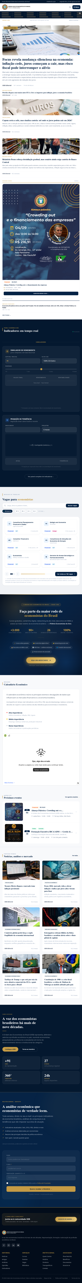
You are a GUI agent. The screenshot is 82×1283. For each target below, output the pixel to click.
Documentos (67, 1261)
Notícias (4, 1255)
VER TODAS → (6, 315)
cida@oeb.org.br (51, 1)
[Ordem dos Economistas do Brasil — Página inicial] (16, 7)
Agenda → (77, 181)
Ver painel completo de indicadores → (41, 476)
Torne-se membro (28, 1048)
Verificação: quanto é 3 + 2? (15, 1172)
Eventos (25, 1258)
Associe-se (66, 1264)
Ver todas (76, 854)
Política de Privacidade (43, 1182)
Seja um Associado (39, 659)
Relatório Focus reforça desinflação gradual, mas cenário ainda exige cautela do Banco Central (39, 161)
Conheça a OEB (10, 1048)
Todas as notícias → (74, 20)
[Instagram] (8, 1244)
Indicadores (6, 1267)
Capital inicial (11, 357)
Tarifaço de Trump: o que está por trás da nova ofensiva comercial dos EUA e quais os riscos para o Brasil (20, 981)
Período (8, 366)
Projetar (45, 425)
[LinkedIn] (13, 1244)
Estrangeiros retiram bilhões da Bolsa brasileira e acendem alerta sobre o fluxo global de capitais (60, 934)
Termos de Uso (76, 1277)
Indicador (9, 425)
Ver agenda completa (72, 796)
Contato (45, 1267)
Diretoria (45, 1261)
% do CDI (45, 357)
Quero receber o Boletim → (41, 1188)
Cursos (24, 1255)
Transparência (47, 1264)
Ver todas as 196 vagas (65, 573)
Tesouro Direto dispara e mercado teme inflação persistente (19, 886)
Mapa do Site (47, 1277)
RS (23, 511)
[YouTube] (18, 1244)
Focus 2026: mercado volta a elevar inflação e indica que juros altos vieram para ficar (59, 887)
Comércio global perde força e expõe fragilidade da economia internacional (19, 932)
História (45, 1258)
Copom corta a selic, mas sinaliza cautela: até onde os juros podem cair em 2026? (37, 120)
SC (29, 511)
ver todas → (41, 511)
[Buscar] (70, 7)
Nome (8, 1154)
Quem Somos (47, 1255)
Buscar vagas (72, 505)
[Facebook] (4, 1244)
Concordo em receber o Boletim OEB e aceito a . (30, 1182)
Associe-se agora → (66, 1218)
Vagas (24, 1261)
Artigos (4, 1258)
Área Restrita (67, 1255)
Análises (5, 1261)
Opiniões (5, 1264)
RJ (34, 511)
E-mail (9, 1163)
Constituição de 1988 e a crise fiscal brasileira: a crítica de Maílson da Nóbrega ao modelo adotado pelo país (58, 981)
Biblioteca (25, 1264)
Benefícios (66, 1258)
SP (17, 511)
